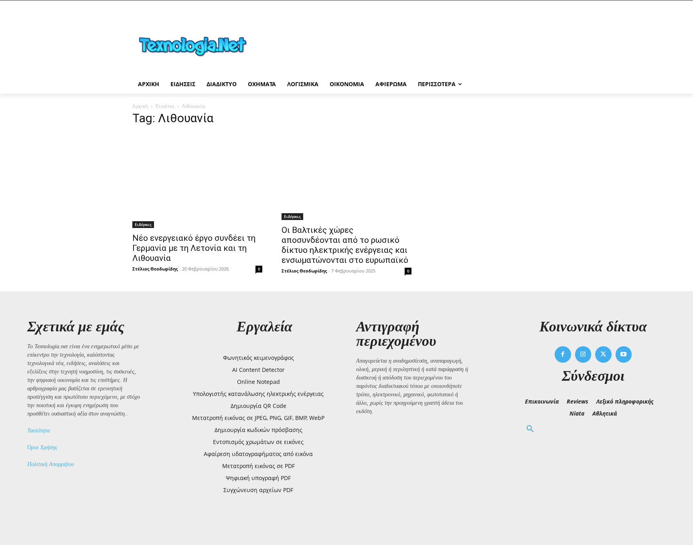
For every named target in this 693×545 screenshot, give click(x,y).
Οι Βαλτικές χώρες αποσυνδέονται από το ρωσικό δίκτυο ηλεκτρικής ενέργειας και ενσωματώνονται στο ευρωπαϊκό (345, 245)
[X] (603, 354)
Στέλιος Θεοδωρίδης (155, 269)
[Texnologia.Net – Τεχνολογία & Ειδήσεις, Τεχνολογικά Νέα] (196, 45)
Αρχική (140, 106)
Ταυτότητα (38, 431)
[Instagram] (583, 354)
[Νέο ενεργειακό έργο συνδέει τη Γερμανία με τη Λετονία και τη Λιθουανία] (197, 180)
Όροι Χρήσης (42, 447)
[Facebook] (563, 354)
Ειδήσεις (143, 224)
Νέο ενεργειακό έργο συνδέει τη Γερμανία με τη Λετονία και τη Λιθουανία (193, 248)
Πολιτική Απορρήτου (50, 464)
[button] (530, 429)
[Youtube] (624, 354)
